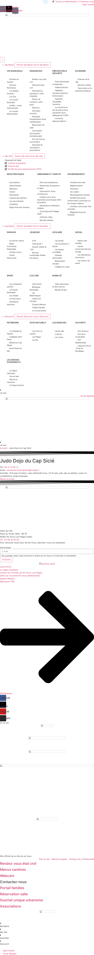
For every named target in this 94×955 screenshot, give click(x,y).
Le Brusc (58, 334)
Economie (80, 71)
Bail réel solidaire (46, 220)
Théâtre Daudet (38, 307)
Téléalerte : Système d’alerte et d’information (60, 93)
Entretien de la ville (77, 182)
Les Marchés (59, 322)
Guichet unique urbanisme (21, 900)
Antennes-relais (46, 217)
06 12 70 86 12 (11, 467)
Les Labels (74, 192)
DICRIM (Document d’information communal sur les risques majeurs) (79, 200)
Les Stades (13, 296)
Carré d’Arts (37, 284)
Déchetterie (14, 195)
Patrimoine (13, 322)
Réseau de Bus (61, 290)
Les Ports (80, 322)
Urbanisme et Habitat (49, 174)
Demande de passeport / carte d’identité (37, 93)
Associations (14, 182)
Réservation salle (14, 894)
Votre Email (5, 548)
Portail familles (12, 888)
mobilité (57, 275)
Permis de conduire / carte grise (36, 102)
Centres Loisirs (15, 252)
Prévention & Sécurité (59, 72)
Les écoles (59, 241)
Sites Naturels (38, 322)
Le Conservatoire (39, 311)
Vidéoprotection (61, 87)
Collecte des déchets (18, 198)
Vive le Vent (14, 376)
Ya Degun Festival (16, 385)
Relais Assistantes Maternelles (12, 246)
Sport (10, 275)
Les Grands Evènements (14, 361)
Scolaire (57, 232)
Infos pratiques (15, 174)
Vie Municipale (15, 71)
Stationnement (15, 186)
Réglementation (76, 186)
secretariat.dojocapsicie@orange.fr (23, 470)
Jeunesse (35, 232)
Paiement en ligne (13, 160)
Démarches (36, 71)
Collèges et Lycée (62, 267)
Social (78, 232)
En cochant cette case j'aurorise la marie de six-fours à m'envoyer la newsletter (39, 556)
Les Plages (36, 337)
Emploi (12, 192)
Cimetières (13, 204)
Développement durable (80, 195)
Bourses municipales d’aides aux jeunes (38, 255)
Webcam (7, 876)
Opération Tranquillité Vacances (57, 101)
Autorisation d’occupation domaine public (36, 133)
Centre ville (59, 331)
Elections (36, 108)
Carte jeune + (37, 244)
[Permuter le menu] (2, 59)
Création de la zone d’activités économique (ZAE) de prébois (49, 199)
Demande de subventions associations (36, 147)
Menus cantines (13, 869)
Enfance (11, 232)
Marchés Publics (84, 85)
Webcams (13, 189)
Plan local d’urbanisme (49, 182)
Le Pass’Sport (15, 299)
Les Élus (12, 97)
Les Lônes (59, 337)
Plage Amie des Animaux (19, 207)
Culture (34, 275)
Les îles (35, 340)
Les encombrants (16, 201)
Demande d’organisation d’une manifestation (38, 119)
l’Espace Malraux (39, 304)
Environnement (76, 174)
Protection (74, 189)
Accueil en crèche (16, 241)
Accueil (3, 448)
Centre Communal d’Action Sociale (83, 249)
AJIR (34, 241)
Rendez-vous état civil (18, 863)
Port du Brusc (83, 331)
